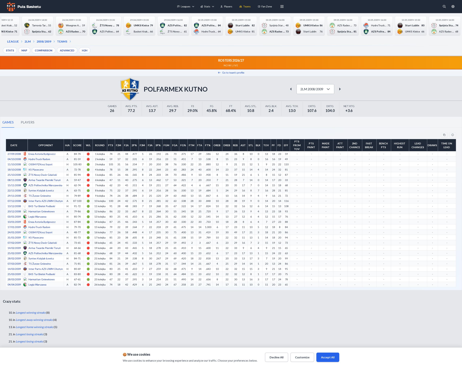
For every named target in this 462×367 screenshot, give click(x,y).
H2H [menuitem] (84, 50)
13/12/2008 (14, 206)
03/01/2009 (14, 216)
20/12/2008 (14, 211)
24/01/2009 (14, 232)
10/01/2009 (14, 221)
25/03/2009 (14, 274)
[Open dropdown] (70, 41)
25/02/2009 (14, 253)
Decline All (277, 357)
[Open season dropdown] (33, 41)
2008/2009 (44, 41)
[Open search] (444, 6)
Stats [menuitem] (207, 6)
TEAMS (62, 41)
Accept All (328, 357)
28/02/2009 (14, 258)
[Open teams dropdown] (54, 41)
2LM (28, 41)
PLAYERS (27, 122)
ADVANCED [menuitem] (67, 50)
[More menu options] (282, 6)
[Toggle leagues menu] (193, 6)
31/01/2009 (14, 237)
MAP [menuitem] (24, 50)
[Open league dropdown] (21, 41)
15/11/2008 (14, 185)
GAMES (8, 122)
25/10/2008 (14, 174)
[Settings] (453, 6)
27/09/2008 (14, 153)
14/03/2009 (14, 268)
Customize (302, 357)
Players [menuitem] (228, 6)
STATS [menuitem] (10, 50)
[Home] (23, 6)
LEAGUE (13, 41)
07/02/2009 (14, 242)
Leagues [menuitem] (185, 6)
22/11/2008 (14, 190)
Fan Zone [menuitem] (266, 6)
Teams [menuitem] (247, 6)
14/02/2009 (14, 247)
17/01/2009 (14, 227)
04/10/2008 (14, 159)
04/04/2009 (14, 284)
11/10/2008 (14, 164)
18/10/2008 (14, 169)
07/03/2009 (14, 263)
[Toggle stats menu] (213, 6)
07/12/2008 (14, 200)
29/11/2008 (14, 195)
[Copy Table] (444, 135)
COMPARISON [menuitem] (43, 50)
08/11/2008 (14, 180)
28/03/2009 (14, 279)
